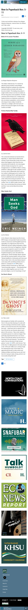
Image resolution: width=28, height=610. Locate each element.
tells (9, 182)
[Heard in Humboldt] (14, 523)
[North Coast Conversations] (14, 383)
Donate (24, 2)
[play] (2, 608)
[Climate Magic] (14, 411)
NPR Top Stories (9, 359)
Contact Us (5, 586)
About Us (5, 583)
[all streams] (26, 608)
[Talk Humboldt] (14, 467)
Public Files (5, 589)
